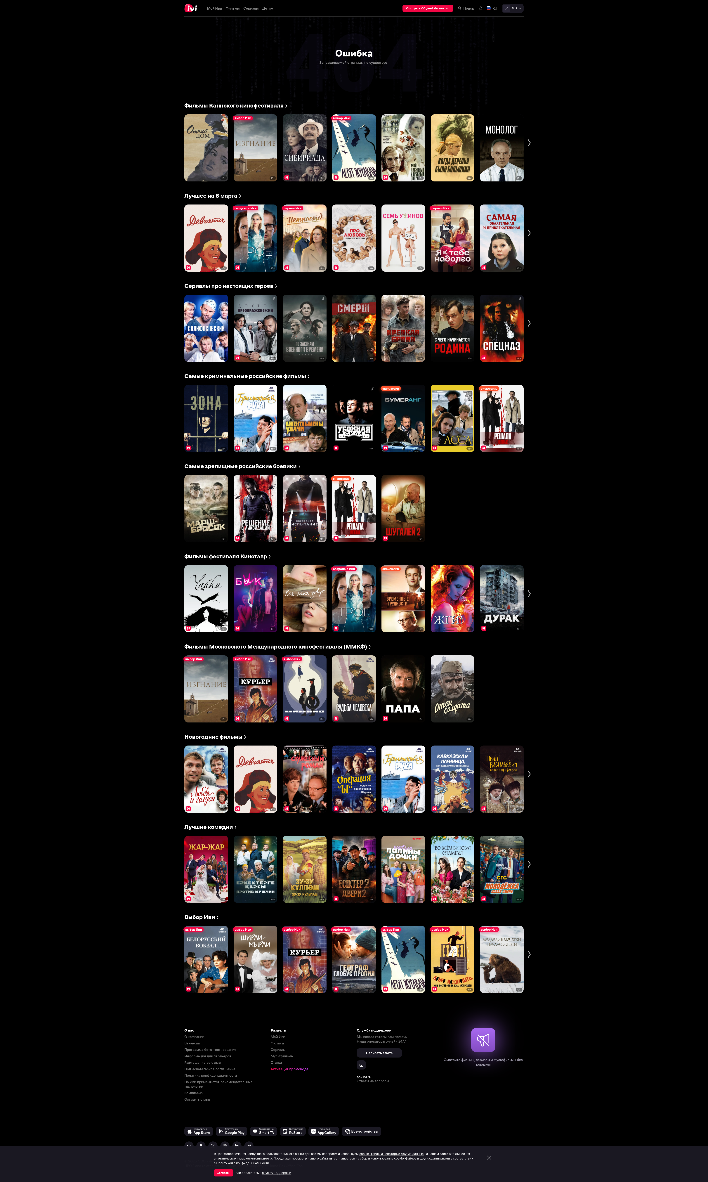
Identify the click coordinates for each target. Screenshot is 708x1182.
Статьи (276, 1063)
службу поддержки (276, 1173)
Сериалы (278, 1050)
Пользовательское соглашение (209, 1069)
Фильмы (277, 1043)
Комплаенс (193, 1093)
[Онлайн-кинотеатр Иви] (192, 8)
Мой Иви (278, 1037)
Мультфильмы (282, 1056)
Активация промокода (289, 1069)
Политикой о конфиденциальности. (243, 1163)
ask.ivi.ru (364, 1077)
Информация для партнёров (207, 1056)
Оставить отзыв (197, 1099)
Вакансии (192, 1043)
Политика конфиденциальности (210, 1075)
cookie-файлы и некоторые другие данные (391, 1154)
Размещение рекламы (202, 1063)
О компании (194, 1037)
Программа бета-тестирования (210, 1050)
